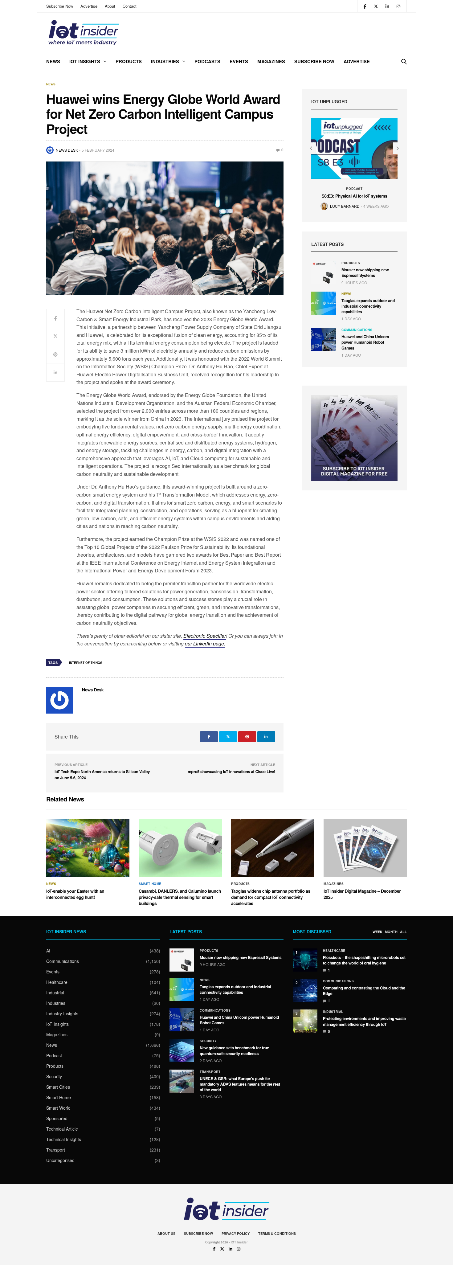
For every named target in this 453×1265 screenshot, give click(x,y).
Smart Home (150, 883)
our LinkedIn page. (205, 643)
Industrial (55, 992)
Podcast (354, 188)
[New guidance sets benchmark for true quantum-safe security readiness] (181, 1050)
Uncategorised (60, 1160)
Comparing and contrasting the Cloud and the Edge (364, 990)
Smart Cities (58, 1087)
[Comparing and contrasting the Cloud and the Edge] (305, 990)
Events (239, 61)
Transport (55, 1150)
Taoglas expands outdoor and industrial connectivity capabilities (368, 305)
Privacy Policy (236, 1233)
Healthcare (56, 982)
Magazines (271, 61)
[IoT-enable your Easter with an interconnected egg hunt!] (87, 848)
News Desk (67, 150)
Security (54, 1076)
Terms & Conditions (277, 1233)
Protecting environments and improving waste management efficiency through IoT (364, 1021)
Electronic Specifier (204, 635)
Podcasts (207, 61)
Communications (356, 329)
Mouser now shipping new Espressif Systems (365, 272)
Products (129, 61)
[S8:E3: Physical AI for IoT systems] (354, 148)
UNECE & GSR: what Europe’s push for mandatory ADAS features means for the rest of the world (240, 1083)
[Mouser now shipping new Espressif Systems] (323, 272)
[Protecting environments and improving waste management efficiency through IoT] (305, 1021)
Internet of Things (85, 663)
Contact (130, 6)
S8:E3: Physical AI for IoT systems (354, 196)
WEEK (377, 932)
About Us (166, 1233)
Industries (165, 61)
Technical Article (62, 1129)
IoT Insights (84, 61)
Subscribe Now (59, 6)
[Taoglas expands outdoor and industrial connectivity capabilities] (323, 303)
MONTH (391, 932)
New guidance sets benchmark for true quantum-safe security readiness (234, 1050)
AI (48, 950)
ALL (403, 932)
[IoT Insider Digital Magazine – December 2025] (365, 848)
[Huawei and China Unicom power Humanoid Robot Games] (323, 339)
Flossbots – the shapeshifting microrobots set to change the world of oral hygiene (364, 960)
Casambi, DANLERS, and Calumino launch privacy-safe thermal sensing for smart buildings (180, 897)
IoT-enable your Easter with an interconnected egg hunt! (75, 894)
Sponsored (56, 1118)
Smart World (58, 1108)
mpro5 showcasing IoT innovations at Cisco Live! (231, 771)
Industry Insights (62, 1013)
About (110, 6)
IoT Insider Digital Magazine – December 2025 (362, 894)
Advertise (88, 6)
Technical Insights (63, 1139)
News (53, 61)
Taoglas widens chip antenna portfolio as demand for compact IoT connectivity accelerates (270, 897)
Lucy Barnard (345, 206)
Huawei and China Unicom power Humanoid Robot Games (365, 342)
